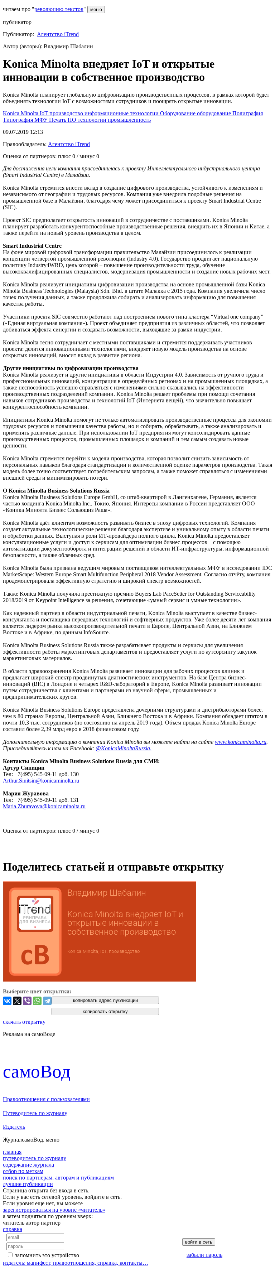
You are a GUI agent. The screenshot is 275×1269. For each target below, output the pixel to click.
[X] (17, 1001)
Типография (18, 120)
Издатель (14, 1127)
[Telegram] (47, 1001)
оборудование (214, 113)
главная (12, 1152)
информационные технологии (122, 113)
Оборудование (178, 113)
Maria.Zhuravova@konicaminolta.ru (44, 806)
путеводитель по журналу (34, 1158)
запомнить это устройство (47, 1255)
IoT (44, 113)
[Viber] (27, 1001)
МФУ (41, 120)
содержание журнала (28, 1165)
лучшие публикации (28, 1184)
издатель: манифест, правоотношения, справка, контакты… (75, 1263)
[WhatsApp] (37, 1001)
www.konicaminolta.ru (240, 742)
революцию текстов (58, 9)
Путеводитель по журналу (35, 1113)
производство (67, 113)
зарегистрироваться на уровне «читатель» (54, 1210)
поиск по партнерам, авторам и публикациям (58, 1177)
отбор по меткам (23, 1171)
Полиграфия (247, 113)
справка (12, 1229)
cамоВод (37, 1071)
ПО (73, 120)
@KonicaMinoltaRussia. (123, 748)
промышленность (129, 120)
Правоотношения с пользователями (46, 1099)
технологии (93, 120)
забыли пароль (204, 1255)
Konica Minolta (21, 113)
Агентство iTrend (58, 34)
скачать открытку (24, 1022)
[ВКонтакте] (7, 1001)
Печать (58, 120)
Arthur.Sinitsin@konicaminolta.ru (41, 781)
